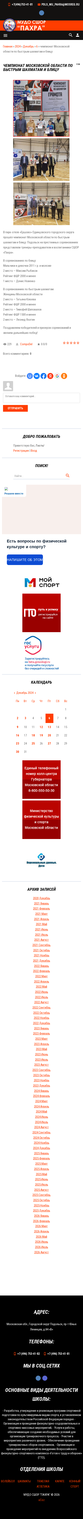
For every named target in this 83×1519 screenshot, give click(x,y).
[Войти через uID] (30, 376)
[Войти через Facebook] (43, 376)
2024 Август (41, 1127)
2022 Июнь (41, 992)
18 (33, 735)
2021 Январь (41, 903)
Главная (7, 46)
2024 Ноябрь (41, 1143)
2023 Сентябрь (41, 1070)
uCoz (41, 1500)
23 (17, 743)
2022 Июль (41, 997)
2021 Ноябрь (41, 955)
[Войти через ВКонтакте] (37, 376)
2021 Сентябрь (41, 945)
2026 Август (41, 1252)
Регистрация (21, 450)
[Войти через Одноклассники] (64, 376)
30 (17, 752)
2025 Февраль (41, 1158)
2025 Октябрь (41, 1200)
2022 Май (41, 986)
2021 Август (41, 940)
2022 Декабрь (41, 1023)
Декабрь (28, 46)
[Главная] (25, 25)
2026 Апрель (41, 1231)
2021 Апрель (41, 919)
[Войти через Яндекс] (50, 376)
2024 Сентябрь (41, 1132)
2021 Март (41, 914)
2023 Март (41, 1039)
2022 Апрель (41, 981)
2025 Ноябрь (41, 1205)
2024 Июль (41, 1122)
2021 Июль (41, 935)
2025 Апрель (41, 1169)
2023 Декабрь (41, 1085)
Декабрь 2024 (24, 693)
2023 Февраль (41, 1033)
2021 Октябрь (41, 950)
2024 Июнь (41, 1117)
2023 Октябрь (41, 1075)
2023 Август (41, 1065)
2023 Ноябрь (41, 1080)
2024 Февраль (41, 1096)
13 (49, 727)
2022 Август (41, 1002)
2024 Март (41, 1101)
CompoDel (26, 344)
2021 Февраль (41, 908)
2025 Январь (41, 1153)
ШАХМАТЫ (24, 1481)
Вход (34, 450)
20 (49, 735)
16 (17, 735)
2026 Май (41, 1237)
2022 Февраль (41, 971)
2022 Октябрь (41, 1013)
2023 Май (41, 1049)
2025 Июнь (41, 1179)
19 (41, 735)
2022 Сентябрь (41, 1007)
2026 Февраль (41, 1221)
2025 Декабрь (41, 1210)
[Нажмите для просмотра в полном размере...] (41, 136)
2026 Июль (41, 1247)
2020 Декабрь (41, 898)
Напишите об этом (25, 560)
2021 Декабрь (41, 961)
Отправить (15, 408)
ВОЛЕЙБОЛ (8, 1481)
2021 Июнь (41, 929)
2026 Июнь (41, 1242)
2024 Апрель (41, 1106)
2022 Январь (41, 966)
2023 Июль (41, 1059)
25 (33, 743)
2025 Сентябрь (41, 1195)
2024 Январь (41, 1091)
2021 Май (41, 924)
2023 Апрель (41, 1044)
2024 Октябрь (41, 1138)
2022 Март (41, 976)
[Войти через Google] (57, 376)
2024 (18, 46)
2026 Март (41, 1226)
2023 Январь (41, 1028)
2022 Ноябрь (41, 1018)
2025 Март (41, 1164)
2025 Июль (41, 1184)
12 (41, 727)
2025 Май (41, 1174)
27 (49, 743)
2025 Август (41, 1190)
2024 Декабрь (41, 1148)
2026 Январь (41, 1216)
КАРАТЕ (59, 1481)
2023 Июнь (41, 1054)
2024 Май (41, 1111)
